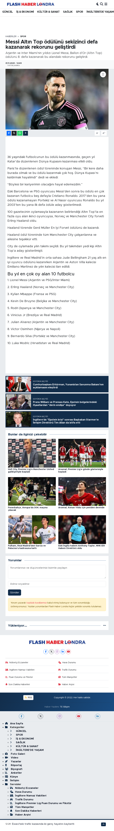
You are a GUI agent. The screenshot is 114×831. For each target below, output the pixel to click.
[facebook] (21, 716)
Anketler (16, 773)
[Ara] (101, 4)
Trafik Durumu (69, 670)
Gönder (14, 592)
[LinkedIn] (62, 651)
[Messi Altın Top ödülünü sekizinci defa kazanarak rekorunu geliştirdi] (57, 99)
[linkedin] (97, 716)
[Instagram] (57, 651)
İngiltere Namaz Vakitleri (22, 670)
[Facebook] (45, 651)
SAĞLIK (67, 12)
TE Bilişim (65, 707)
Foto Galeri (17, 754)
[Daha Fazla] (25, 133)
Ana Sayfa (16, 723)
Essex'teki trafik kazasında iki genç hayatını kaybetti (43, 824)
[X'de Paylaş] (14, 133)
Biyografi (16, 769)
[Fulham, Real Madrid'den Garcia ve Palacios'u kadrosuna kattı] (32, 529)
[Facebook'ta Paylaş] (9, 133)
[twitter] (40, 716)
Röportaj (16, 765)
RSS (29, 697)
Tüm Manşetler (69, 677)
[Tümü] (104, 625)
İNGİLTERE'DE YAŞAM (100, 12)
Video (14, 757)
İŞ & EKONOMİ (25, 12)
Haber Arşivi (68, 684)
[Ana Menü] (105, 4)
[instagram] (59, 716)
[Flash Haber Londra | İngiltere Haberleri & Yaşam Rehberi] (30, 4)
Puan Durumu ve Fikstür (21, 677)
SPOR (79, 12)
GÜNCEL (7, 12)
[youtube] (78, 716)
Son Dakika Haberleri (19, 684)
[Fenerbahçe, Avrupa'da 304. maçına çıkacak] (32, 491)
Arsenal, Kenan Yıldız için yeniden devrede (81, 508)
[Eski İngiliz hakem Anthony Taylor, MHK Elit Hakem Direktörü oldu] (82, 529)
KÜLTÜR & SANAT (48, 12)
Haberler (10, 36)
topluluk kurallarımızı (36, 603)
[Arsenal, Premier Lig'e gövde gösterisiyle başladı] (82, 453)
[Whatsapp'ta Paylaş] (19, 133)
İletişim (14, 780)
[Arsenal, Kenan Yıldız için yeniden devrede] (82, 491)
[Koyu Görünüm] (97, 4)
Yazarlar (15, 761)
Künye (14, 776)
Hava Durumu (69, 662)
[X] (51, 651)
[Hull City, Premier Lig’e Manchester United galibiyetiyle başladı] (32, 453)
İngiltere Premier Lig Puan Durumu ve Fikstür (43, 803)
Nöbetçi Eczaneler (18, 662)
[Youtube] (68, 651)
